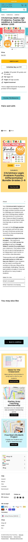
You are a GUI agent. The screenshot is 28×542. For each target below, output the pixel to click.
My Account (4, 489)
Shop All (3, 523)
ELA (2, 528)
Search (3, 479)
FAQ (2, 484)
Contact (4, 486)
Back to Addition (15, 342)
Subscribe (14, 1)
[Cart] (22, 5)
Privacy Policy (5, 538)
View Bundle (14, 187)
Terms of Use (17, 537)
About (3, 481)
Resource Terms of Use (16, 538)
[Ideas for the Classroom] (14, 361)
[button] (14, 202)
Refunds (21, 535)
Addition (17, 15)
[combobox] (14, 9)
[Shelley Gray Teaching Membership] (14, 393)
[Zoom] (22, 45)
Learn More (14, 415)
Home (3, 15)
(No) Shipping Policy (6, 537)
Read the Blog (14, 381)
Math (2, 525)
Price (3, 52)
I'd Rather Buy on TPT (14, 67)
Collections (10, 15)
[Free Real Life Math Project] (14, 426)
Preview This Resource (10, 98)
